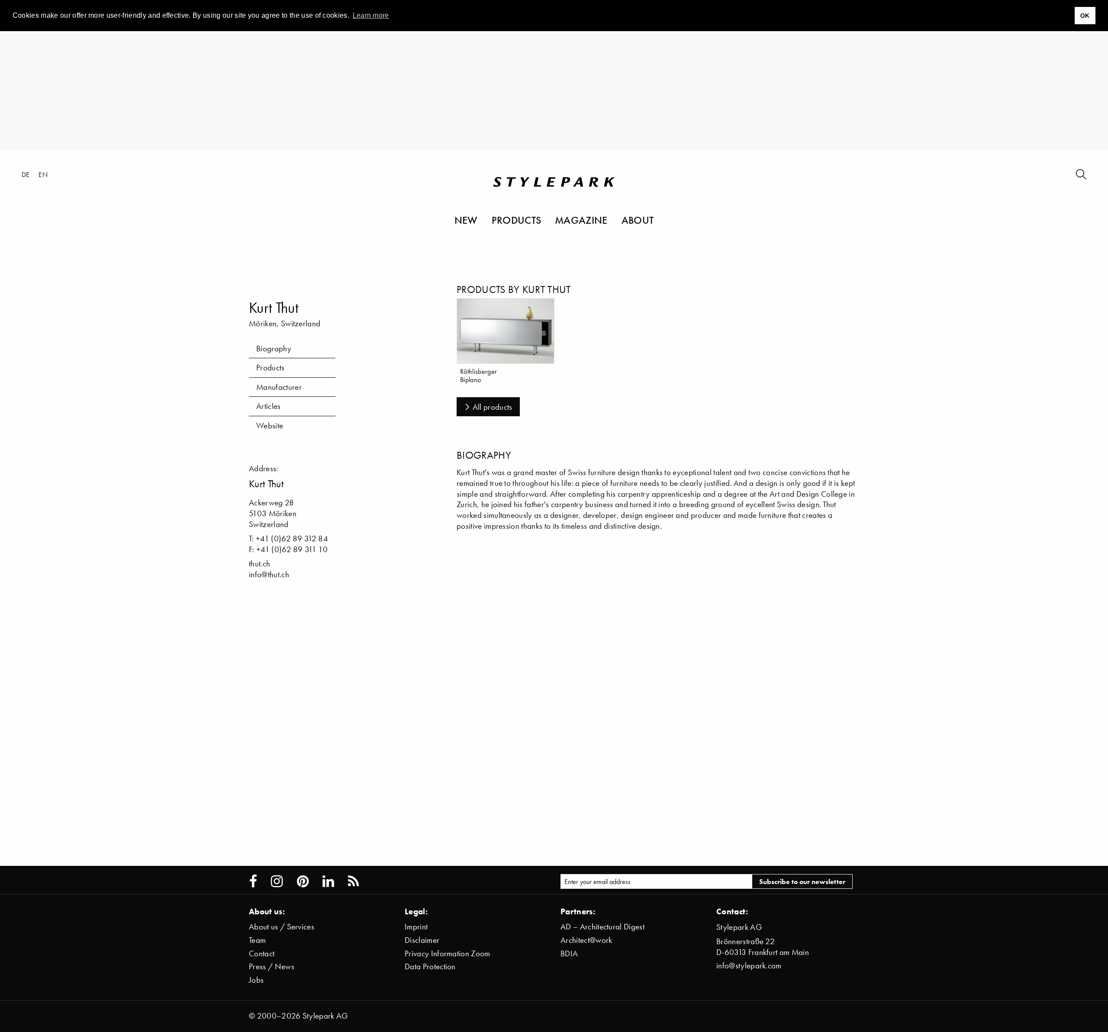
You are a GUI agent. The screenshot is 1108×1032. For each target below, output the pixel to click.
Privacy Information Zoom (447, 953)
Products (516, 219)
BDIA (569, 953)
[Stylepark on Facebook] (253, 881)
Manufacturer (279, 387)
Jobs (256, 980)
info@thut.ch (269, 574)
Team (257, 940)
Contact (261, 953)
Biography (273, 349)
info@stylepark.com (749, 965)
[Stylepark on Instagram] (277, 881)
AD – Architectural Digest (602, 927)
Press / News (271, 966)
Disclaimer (422, 940)
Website (269, 426)
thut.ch (259, 564)
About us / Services (281, 927)
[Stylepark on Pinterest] (303, 881)
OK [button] (1085, 15)
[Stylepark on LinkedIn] (328, 881)
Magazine (581, 219)
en (43, 174)
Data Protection (430, 966)
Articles (268, 406)
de (26, 174)
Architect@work (586, 940)
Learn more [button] (371, 15)
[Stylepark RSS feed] (353, 881)
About (638, 219)
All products (492, 407)
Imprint (416, 927)
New (466, 219)
